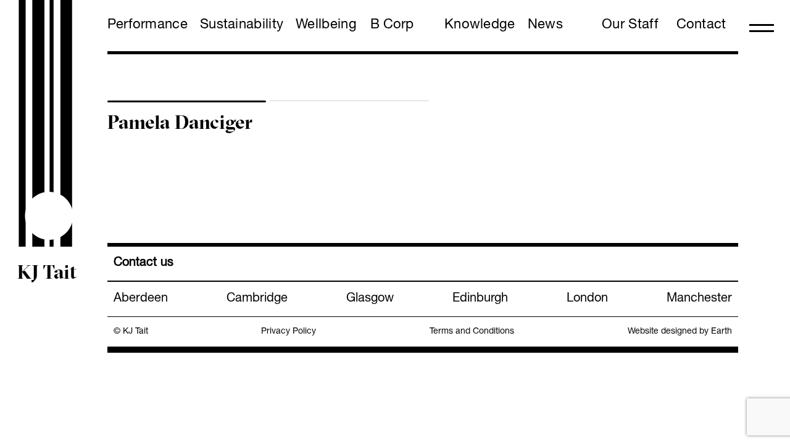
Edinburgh (480, 299)
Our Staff (630, 25)
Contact (701, 25)
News (545, 25)
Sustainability (241, 25)
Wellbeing (326, 25)
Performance (147, 25)
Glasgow (370, 299)
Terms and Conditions (472, 331)
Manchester (699, 299)
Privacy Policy (288, 331)
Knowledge (479, 25)
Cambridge (257, 299)
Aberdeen (141, 299)
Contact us (143, 263)
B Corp (392, 25)
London (587, 299)
